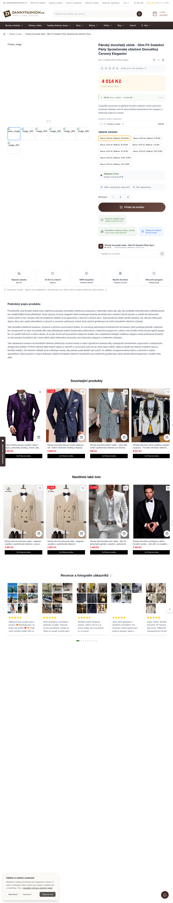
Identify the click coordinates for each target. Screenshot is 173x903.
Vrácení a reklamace (74, 3)
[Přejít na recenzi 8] (94, 640)
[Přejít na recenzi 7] (91, 640)
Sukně (133, 25)
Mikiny (92, 25)
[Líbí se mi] (154, 59)
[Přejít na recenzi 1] (77, 640)
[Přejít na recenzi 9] (96, 640)
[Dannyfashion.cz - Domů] (23, 14)
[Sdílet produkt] (163, 59)
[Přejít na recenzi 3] (83, 640)
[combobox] (97, 13)
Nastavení (27, 894)
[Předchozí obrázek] (11, 84)
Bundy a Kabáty (12, 25)
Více (146, 25)
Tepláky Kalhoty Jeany (57, 25)
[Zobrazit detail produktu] (39, 437)
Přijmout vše (47, 894)
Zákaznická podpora (38, 3)
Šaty (119, 25)
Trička (106, 25)
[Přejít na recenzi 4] (85, 640)
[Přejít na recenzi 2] (81, 640)
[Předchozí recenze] (3, 609)
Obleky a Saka (35, 25)
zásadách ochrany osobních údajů (37, 888)
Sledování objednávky (110, 3)
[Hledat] (139, 13)
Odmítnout (12, 894)
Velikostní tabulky (92, 3)
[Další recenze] (170, 609)
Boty (78, 25)
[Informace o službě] (123, 124)
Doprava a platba (55, 3)
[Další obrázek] (86, 84)
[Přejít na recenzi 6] (89, 640)
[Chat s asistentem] (165, 895)
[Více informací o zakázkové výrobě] (106, 290)
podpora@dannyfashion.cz (16, 3)
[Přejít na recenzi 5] (87, 640)
